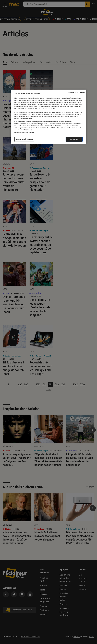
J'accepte (74, 139)
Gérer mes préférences (24, 139)
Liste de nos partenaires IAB (24, 132)
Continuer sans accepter (76, 92)
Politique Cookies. (25, 118)
